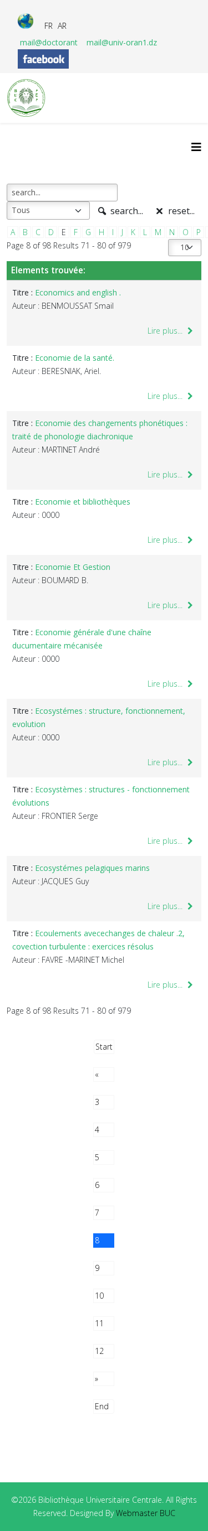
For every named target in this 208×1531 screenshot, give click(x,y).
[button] (183, 1506)
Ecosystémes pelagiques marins (92, 868)
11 (99, 1323)
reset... (180, 211)
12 (99, 1351)
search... (125, 211)
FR (48, 25)
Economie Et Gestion (72, 567)
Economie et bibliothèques (82, 501)
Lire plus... (166, 330)
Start (104, 1046)
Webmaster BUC (145, 1513)
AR (62, 25)
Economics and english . (78, 292)
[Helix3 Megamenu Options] (196, 147)
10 (99, 1295)
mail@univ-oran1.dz (122, 42)
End (102, 1406)
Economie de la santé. (74, 357)
